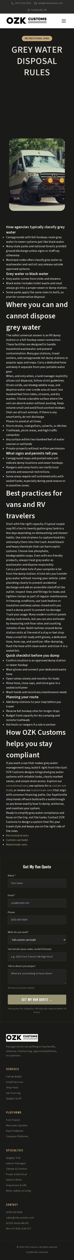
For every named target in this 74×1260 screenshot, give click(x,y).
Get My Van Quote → (37, 999)
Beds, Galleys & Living (18, 1191)
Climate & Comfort (16, 1169)
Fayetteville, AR (39, 10)
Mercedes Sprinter (17, 1125)
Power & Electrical (16, 1174)
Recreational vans (17, 835)
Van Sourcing (13, 1093)
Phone (11, 912)
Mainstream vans (16, 844)
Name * (12, 875)
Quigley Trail (13, 1158)
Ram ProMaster (15, 1131)
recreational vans (17, 786)
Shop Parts (12, 1088)
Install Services (14, 1082)
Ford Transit (13, 1120)
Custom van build (17, 840)
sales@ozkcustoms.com (50, 3)
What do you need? (18, 932)
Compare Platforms (17, 1136)
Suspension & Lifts (16, 1185)
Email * (11, 895)
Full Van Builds (14, 1077)
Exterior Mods (14, 1180)
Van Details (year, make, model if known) (29, 949)
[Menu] (64, 21)
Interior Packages (16, 1163)
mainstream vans (42, 790)
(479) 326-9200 (23, 3)
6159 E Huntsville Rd (17, 1223)
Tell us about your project (21, 966)
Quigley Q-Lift (13, 1098)
